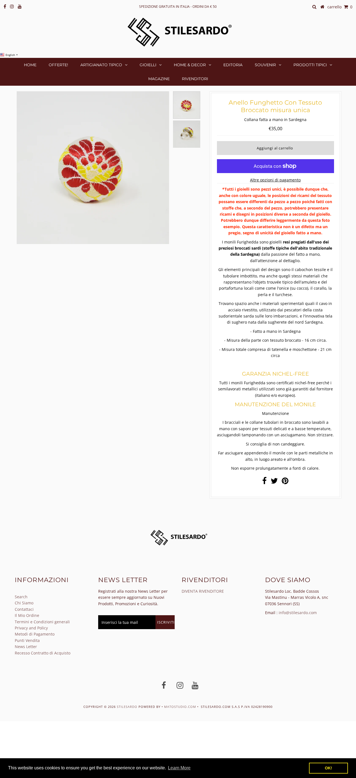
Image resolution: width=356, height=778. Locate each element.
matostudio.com (180, 707)
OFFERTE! (58, 64)
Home (30, 64)
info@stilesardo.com (298, 612)
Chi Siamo (24, 602)
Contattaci (24, 609)
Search (21, 596)
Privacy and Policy (31, 628)
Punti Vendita (27, 640)
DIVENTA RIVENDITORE (203, 591)
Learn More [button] (179, 767)
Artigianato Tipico (101, 64)
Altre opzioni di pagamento (275, 180)
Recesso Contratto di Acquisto (42, 653)
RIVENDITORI (195, 78)
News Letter (26, 646)
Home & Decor (190, 64)
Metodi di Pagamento (35, 634)
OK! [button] (328, 768)
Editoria (233, 64)
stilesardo (128, 707)
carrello (339, 6)
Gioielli (148, 64)
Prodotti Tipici (310, 64)
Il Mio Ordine (27, 615)
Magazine (159, 78)
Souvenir (265, 64)
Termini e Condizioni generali (42, 621)
